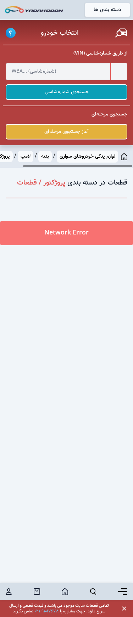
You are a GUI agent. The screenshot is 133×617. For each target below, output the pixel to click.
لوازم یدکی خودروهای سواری (87, 156)
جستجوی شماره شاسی (67, 92)
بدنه (45, 156)
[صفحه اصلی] (124, 156)
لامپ (26, 156)
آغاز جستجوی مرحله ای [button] (66, 132)
